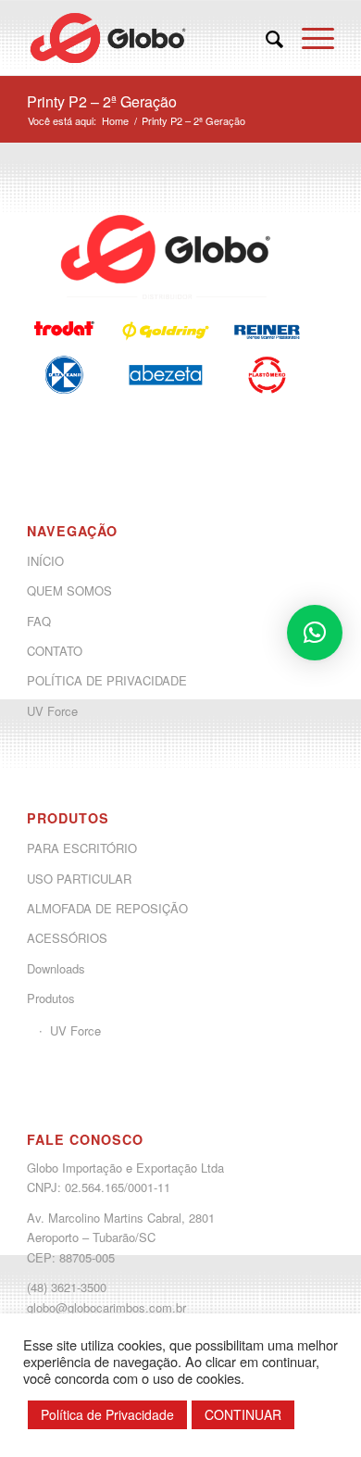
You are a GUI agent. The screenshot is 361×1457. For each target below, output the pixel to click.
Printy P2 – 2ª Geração (102, 101)
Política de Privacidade (107, 1414)
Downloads (56, 968)
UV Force (52, 711)
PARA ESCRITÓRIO (82, 848)
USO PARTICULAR (79, 878)
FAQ (39, 621)
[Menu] (308, 38)
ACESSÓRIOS (67, 938)
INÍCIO (45, 561)
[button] (314, 632)
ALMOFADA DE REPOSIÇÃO (107, 908)
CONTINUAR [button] (243, 1414)
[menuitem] (265, 38)
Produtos (51, 998)
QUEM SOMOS (69, 590)
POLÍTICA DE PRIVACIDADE (107, 680)
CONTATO (54, 650)
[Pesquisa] (265, 38)
